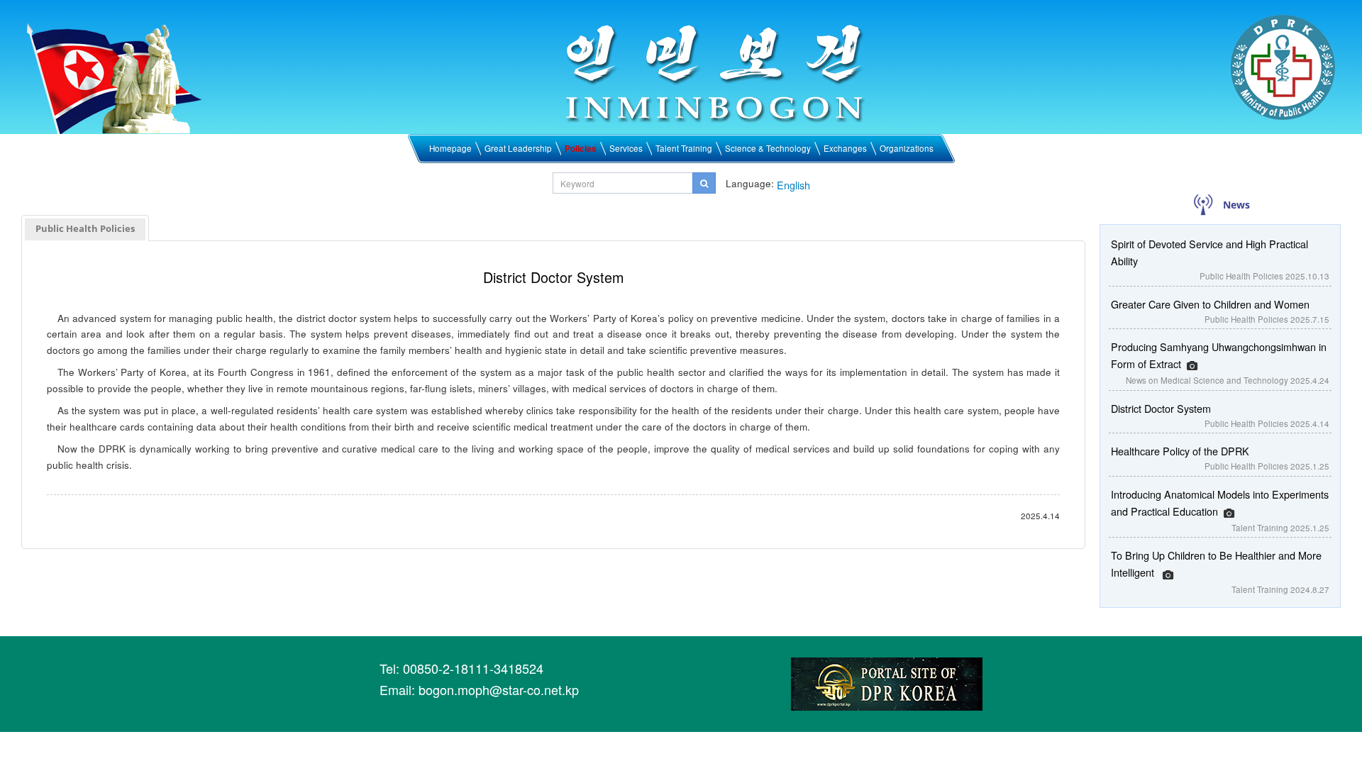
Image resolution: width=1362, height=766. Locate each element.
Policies (581, 149)
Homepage (450, 148)
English (793, 184)
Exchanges (845, 148)
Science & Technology (768, 148)
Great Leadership (518, 148)
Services (626, 148)
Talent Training (683, 148)
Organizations (907, 148)
